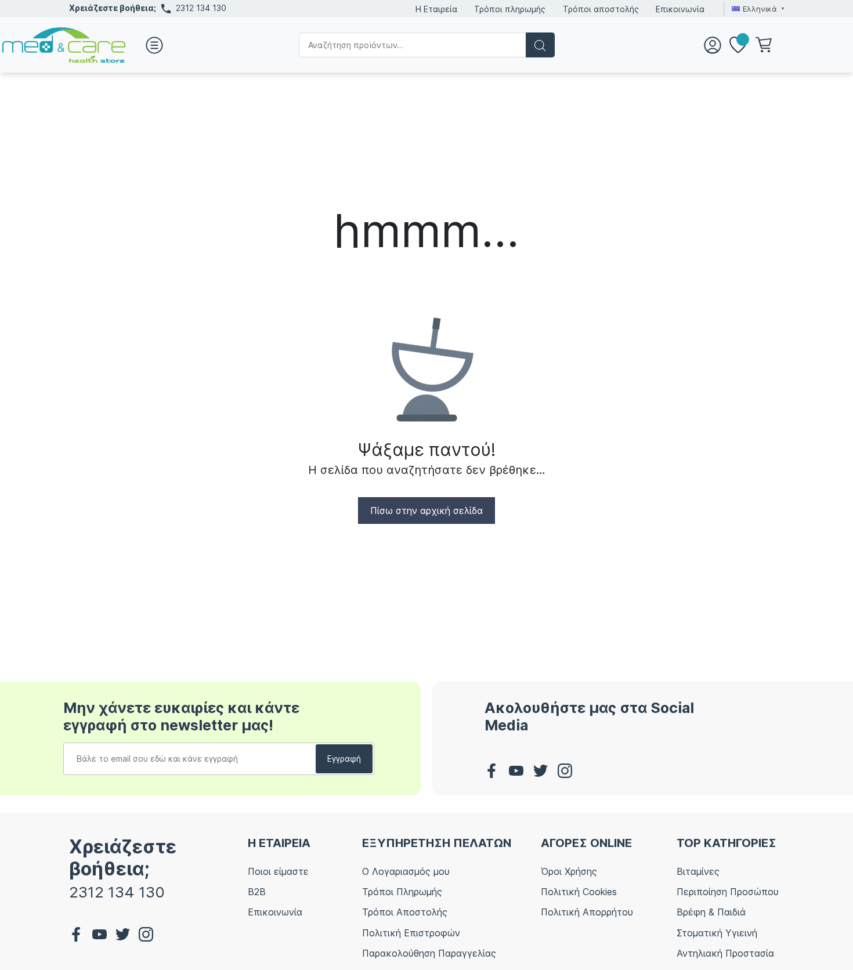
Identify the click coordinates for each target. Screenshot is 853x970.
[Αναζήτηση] (540, 44)
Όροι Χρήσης (569, 871)
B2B (257, 891)
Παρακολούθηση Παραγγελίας (429, 953)
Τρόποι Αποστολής (404, 912)
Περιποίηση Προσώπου (728, 891)
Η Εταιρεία (436, 9)
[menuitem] (756, 9)
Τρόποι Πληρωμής (402, 891)
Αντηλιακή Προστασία (725, 953)
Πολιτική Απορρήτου (587, 912)
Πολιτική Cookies (579, 891)
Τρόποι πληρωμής (509, 9)
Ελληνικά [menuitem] (760, 8)
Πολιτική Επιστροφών (411, 933)
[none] (756, 9)
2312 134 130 (201, 8)
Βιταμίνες (698, 871)
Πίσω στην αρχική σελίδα (426, 510)
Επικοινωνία (680, 9)
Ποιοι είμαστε (278, 871)
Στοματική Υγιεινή (717, 933)
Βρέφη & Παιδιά (711, 912)
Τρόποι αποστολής (601, 9)
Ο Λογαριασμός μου (406, 871)
